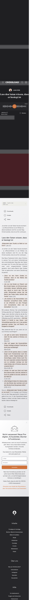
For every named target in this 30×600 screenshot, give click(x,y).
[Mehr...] (3, 82)
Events (14, 546)
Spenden (14, 575)
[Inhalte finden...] (22, 82)
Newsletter (14, 578)
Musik (14, 537)
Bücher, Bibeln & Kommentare (14, 532)
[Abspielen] (14, 106)
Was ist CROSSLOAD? (14, 567)
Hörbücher (14, 540)
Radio (14, 551)
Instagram (14, 572)
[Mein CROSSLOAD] (26, 82)
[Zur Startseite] (12, 82)
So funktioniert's (14, 593)
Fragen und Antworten (14, 596)
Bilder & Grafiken (14, 535)
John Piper (16, 90)
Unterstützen (14, 569)
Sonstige (14, 543)
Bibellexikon (14, 548)
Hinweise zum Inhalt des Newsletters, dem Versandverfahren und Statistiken (14, 487)
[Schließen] (26, 422)
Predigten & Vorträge (14, 529)
